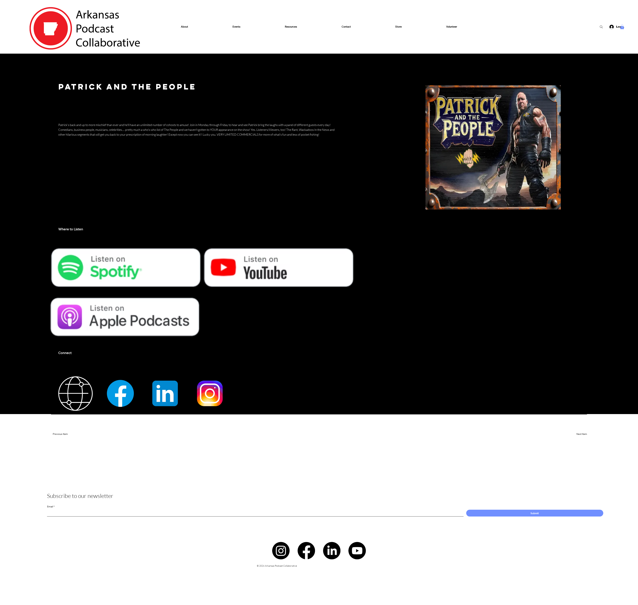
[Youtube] (357, 550)
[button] (291, 26)
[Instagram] (281, 550)
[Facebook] (306, 550)
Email (50, 506)
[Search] (601, 26)
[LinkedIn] (331, 550)
